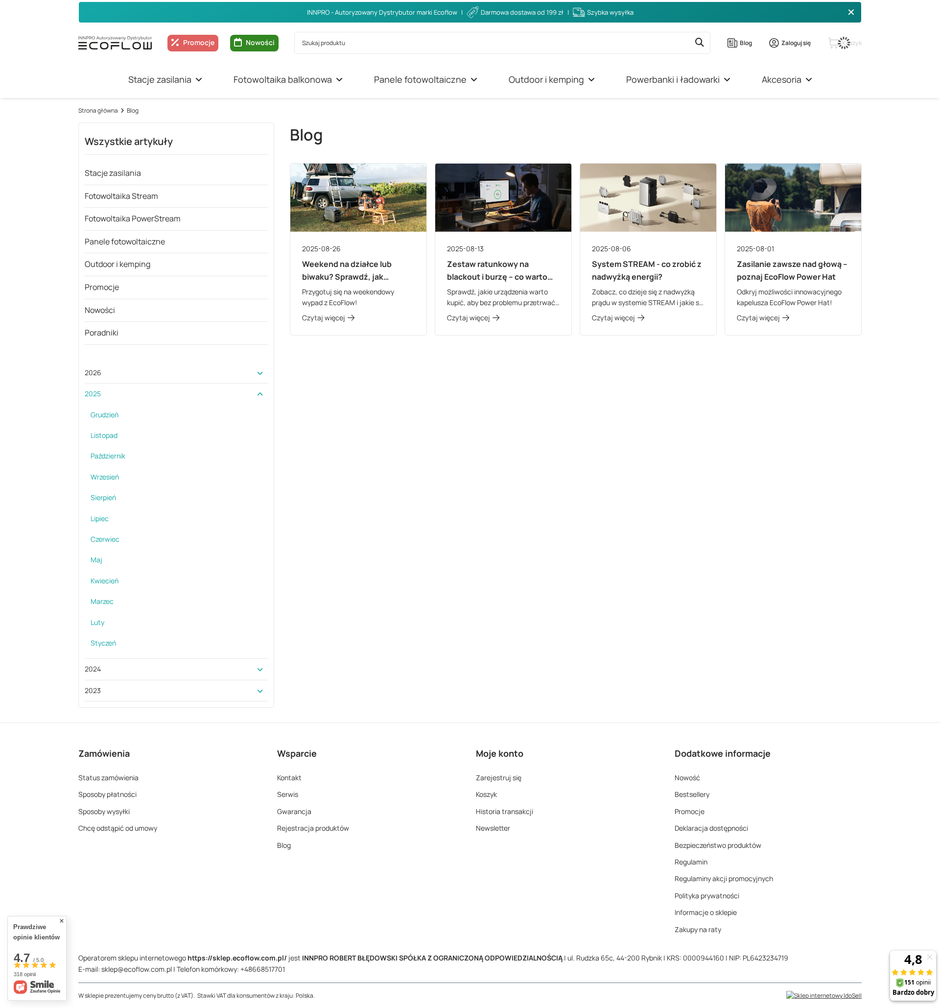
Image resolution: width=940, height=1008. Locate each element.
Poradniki (101, 332)
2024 (93, 668)
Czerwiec (105, 539)
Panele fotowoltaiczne (420, 79)
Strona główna (98, 110)
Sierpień (103, 497)
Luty (97, 622)
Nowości (260, 42)
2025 (93, 393)
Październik (108, 455)
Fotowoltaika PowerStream (133, 218)
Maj (96, 559)
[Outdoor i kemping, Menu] (591, 79)
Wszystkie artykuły (129, 141)
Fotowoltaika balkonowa (283, 79)
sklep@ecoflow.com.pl (136, 969)
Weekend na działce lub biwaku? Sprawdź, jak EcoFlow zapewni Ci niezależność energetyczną (354, 271)
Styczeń (103, 643)
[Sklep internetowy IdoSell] (824, 995)
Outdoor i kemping (546, 79)
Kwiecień (104, 580)
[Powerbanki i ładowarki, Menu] (727, 79)
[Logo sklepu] (115, 42)
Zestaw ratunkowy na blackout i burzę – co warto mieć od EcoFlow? (497, 271)
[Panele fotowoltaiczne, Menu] (473, 79)
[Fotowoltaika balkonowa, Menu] (339, 79)
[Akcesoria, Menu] (808, 79)
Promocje (102, 287)
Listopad (104, 435)
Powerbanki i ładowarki (673, 79)
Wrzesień (105, 476)
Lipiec (100, 518)
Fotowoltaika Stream (121, 196)
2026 (93, 372)
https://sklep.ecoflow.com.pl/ (237, 957)
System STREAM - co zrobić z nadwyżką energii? (647, 270)
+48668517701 (262, 969)
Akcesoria (781, 79)
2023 (93, 690)
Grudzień (104, 414)
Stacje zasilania (159, 79)
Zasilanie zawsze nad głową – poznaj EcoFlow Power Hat (792, 270)
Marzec (102, 601)
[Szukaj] (699, 43)
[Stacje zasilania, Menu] (198, 79)
